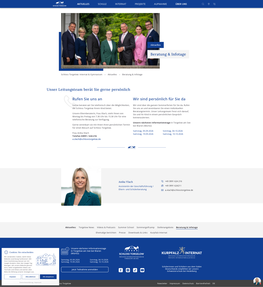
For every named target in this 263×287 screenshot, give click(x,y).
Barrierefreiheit (203, 283)
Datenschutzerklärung (26, 282)
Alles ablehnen (31, 277)
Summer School (126, 227)
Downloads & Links (138, 232)
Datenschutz (188, 283)
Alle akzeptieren (48, 277)
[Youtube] (142, 270)
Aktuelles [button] (83, 3)
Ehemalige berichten (106, 232)
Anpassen (12, 277)
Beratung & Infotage (187, 227)
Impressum (175, 283)
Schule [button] (102, 3)
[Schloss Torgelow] (60, 4)
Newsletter (162, 283)
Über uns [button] (181, 3)
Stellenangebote (165, 227)
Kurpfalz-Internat (158, 232)
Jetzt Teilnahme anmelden (85, 269)
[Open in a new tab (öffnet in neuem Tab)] (209, 4)
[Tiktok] (135, 270)
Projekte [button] (140, 3)
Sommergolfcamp (146, 227)
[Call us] (214, 4)
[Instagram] (128, 270)
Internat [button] (120, 3)
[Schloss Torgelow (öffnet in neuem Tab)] (182, 252)
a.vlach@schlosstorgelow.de (86, 139)
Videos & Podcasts (106, 227)
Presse (122, 232)
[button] (203, 4)
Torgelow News (86, 227)
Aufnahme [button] (160, 3)
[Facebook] (121, 270)
